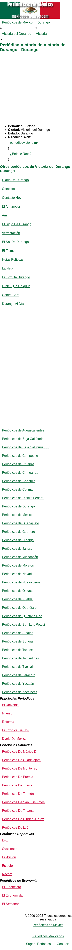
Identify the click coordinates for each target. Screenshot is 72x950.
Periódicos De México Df (19, 751)
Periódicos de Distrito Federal (23, 498)
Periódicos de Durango (18, 506)
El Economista (12, 895)
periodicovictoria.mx (24, 142)
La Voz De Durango (16, 277)
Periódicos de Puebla (17, 599)
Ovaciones (9, 849)
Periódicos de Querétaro (19, 607)
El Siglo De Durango (16, 224)
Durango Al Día (13, 303)
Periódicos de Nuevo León (21, 582)
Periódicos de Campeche (20, 455)
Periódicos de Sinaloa (17, 633)
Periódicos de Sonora (17, 641)
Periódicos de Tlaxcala (18, 666)
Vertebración (11, 233)
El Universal (10, 705)
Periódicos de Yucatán (18, 683)
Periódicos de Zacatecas (19, 692)
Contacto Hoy (11, 197)
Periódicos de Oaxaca (17, 590)
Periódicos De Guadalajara (21, 760)
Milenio (7, 713)
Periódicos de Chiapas (18, 464)
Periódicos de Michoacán (20, 557)
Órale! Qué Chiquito (16, 286)
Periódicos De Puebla (17, 777)
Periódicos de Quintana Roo (22, 616)
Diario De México (14, 738)
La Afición (9, 857)
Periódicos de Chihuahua (20, 472)
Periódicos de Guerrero (18, 531)
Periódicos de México (17, 22)
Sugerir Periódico (38, 944)
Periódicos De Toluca (17, 785)
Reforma (8, 722)
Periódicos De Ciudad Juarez (23, 819)
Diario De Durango (15, 180)
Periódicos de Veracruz (18, 675)
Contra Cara (10, 295)
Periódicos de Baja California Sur (25, 447)
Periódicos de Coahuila (18, 481)
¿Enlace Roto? (20, 154)
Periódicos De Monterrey (19, 768)
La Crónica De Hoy (15, 730)
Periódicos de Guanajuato (20, 523)
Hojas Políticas (12, 259)
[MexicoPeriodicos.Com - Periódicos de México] (36, 2)
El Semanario (11, 904)
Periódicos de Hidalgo (18, 540)
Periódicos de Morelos (18, 565)
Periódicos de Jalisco (17, 548)
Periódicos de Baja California (23, 439)
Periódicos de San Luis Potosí (23, 624)
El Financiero (11, 887)
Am (4, 215)
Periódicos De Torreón (18, 793)
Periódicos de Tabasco (18, 650)
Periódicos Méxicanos (48, 936)
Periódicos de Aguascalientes (23, 430)
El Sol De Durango (15, 242)
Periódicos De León (16, 827)
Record (7, 874)
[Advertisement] (36, 88)
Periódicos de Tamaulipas (20, 658)
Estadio (7, 865)
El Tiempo (9, 250)
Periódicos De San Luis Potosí (23, 802)
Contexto (8, 189)
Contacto (63, 944)
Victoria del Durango (16, 33)
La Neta (7, 268)
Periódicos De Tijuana (18, 810)
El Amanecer (11, 206)
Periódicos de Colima (17, 489)
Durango (43, 22)
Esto (5, 840)
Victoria (41, 33)
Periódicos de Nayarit (17, 574)
